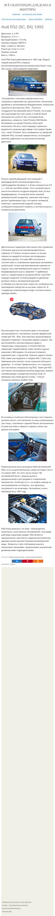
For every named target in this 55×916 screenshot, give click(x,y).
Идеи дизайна (35, 19)
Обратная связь (7, 911)
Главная (16, 14)
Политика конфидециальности (11, 908)
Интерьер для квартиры (14, 19)
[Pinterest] (27, 561)
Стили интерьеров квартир (33, 557)
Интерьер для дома (32, 14)
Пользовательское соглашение (18, 905)
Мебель (48, 19)
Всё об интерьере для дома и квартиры (27, 7)
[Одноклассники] (38, 561)
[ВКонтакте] (17, 561)
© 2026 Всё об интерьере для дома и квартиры (16, 902)
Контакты (5, 905)
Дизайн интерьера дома (16, 557)
